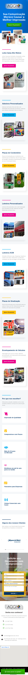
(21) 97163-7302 (9, 628)
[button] (14, 25)
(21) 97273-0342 (9, 624)
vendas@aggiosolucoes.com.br (11, 635)
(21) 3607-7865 (8, 621)
